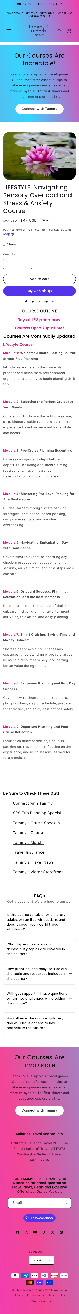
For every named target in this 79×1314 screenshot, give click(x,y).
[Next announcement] (71, 4)
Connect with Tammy (39, 109)
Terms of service (41, 1301)
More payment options (39, 301)
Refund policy (56, 1295)
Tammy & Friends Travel (37, 1290)
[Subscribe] (66, 1203)
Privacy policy (35, 1295)
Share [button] (11, 244)
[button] (8, 31)
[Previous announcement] (7, 4)
